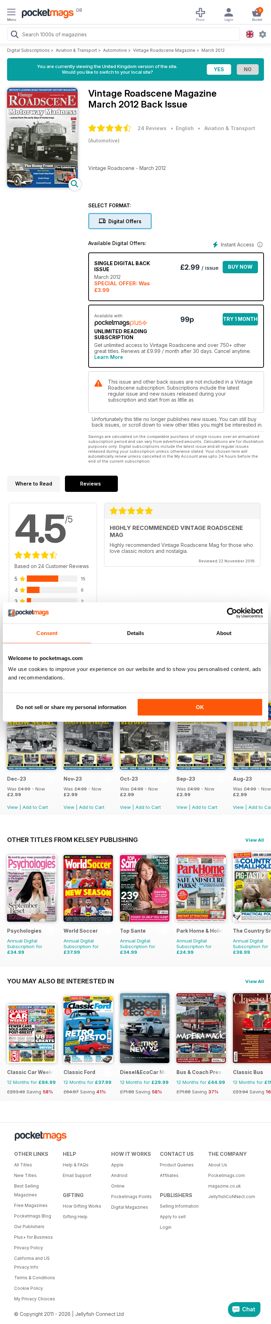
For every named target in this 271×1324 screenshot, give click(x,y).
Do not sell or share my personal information (71, 707)
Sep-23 (185, 779)
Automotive (115, 50)
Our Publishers (29, 1226)
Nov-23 (73, 779)
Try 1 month (240, 319)
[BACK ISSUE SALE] (31, 768)
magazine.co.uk (224, 1186)
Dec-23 (16, 779)
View (12, 807)
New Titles (25, 1175)
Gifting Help (75, 1216)
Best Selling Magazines (26, 1190)
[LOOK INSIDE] (42, 186)
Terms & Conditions (34, 1277)
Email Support (77, 1175)
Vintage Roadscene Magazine (164, 50)
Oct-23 (129, 779)
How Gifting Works (82, 1206)
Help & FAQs (76, 1164)
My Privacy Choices (34, 1298)
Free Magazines (31, 1205)
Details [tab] (135, 633)
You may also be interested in (60, 980)
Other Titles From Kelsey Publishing (72, 839)
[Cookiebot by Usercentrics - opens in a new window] (232, 613)
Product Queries (177, 1164)
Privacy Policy (28, 1247)
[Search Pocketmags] (14, 35)
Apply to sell (173, 1216)
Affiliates (169, 1175)
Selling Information (179, 1206)
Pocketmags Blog (32, 1216)
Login (165, 1227)
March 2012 (213, 50)
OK (200, 707)
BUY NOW (240, 267)
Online (118, 1186)
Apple (117, 1164)
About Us (217, 1164)
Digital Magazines (129, 1207)
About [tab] (224, 633)
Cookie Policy (28, 1288)
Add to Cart (35, 807)
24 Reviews (152, 128)
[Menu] (11, 13)
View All (254, 840)
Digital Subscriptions (28, 50)
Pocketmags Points (131, 1196)
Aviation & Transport (76, 50)
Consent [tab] (47, 633)
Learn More (108, 357)
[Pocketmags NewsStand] (46, 14)
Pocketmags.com (226, 1175)
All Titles (23, 1164)
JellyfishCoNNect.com (230, 1196)
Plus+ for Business (33, 1237)
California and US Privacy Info (32, 1263)
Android (119, 1175)
